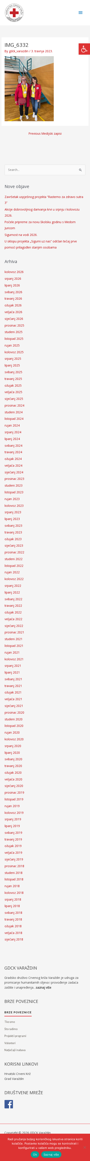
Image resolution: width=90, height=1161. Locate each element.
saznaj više (43, 987)
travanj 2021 (13, 686)
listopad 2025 (14, 339)
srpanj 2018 (13, 899)
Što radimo (10, 1029)
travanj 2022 (13, 605)
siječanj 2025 (14, 399)
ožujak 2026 (13, 305)
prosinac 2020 (14, 712)
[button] (84, 49)
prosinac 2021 (14, 632)
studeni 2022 (13, 559)
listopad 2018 (14, 879)
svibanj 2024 (13, 445)
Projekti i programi (15, 1036)
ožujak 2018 (13, 926)
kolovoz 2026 (14, 272)
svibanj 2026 (13, 292)
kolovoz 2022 (14, 579)
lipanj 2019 (12, 826)
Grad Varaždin (14, 1079)
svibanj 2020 (13, 759)
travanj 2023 (13, 532)
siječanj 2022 (14, 626)
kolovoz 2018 (14, 893)
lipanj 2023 (12, 519)
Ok (35, 1154)
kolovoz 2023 (14, 506)
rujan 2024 (12, 425)
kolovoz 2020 (14, 739)
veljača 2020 (13, 779)
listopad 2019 (14, 799)
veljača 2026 (13, 312)
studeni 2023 (13, 485)
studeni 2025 (13, 332)
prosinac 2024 (14, 405)
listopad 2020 (14, 726)
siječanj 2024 (14, 472)
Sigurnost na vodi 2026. (21, 235)
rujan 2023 (12, 499)
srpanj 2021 (13, 666)
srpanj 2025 (13, 358)
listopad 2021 (14, 646)
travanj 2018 (13, 919)
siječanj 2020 (14, 786)
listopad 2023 (14, 492)
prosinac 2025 (14, 325)
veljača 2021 (13, 699)
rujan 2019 (12, 806)
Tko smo (9, 1022)
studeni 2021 (13, 639)
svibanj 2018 (13, 913)
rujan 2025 (12, 345)
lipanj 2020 (12, 753)
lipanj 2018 (12, 906)
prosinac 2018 (14, 866)
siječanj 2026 (14, 319)
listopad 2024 (14, 419)
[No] (84, 1147)
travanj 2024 (13, 452)
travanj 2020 (13, 766)
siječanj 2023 (14, 545)
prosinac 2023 (14, 479)
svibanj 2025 (13, 372)
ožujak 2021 (13, 692)
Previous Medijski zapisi (45, 133)
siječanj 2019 (14, 859)
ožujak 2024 (13, 459)
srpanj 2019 (13, 819)
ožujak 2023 (13, 539)
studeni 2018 (13, 873)
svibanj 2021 (13, 679)
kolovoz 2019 (14, 813)
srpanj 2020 (13, 746)
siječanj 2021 (14, 706)
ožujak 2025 (13, 385)
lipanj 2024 (12, 439)
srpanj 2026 (13, 278)
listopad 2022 (14, 566)
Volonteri (10, 1043)
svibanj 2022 (13, 599)
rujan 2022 (12, 572)
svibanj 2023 (13, 525)
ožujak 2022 (13, 612)
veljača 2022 (13, 619)
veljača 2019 (13, 852)
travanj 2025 (13, 379)
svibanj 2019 (13, 833)
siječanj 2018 (14, 939)
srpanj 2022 (13, 586)
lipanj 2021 (12, 672)
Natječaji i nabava (15, 1050)
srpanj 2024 (13, 432)
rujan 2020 (12, 732)
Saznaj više (51, 1154)
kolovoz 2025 (14, 352)
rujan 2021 (12, 652)
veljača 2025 (13, 392)
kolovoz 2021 (14, 659)
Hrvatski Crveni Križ (17, 1074)
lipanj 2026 (12, 285)
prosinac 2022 (14, 552)
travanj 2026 (13, 298)
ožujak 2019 (13, 846)
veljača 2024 (13, 465)
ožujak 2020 (13, 772)
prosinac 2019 (14, 792)
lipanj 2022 (12, 592)
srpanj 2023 (13, 512)
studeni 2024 (13, 412)
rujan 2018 (12, 886)
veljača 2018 (13, 933)
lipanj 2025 (12, 365)
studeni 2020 (13, 719)
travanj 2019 (13, 839)
